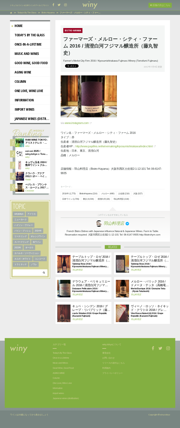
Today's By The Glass (30, 35)
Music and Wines (27, 53)
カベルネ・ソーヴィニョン (26, 253)
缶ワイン (37, 242)
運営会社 (106, 353)
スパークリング (21, 242)
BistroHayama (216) (88, 193)
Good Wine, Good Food (31, 62)
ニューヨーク (20, 219)
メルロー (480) (107, 193)
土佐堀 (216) (123, 193)
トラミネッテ (20, 264)
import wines (24, 109)
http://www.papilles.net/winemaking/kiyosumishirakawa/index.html (114, 146)
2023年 (17, 247)
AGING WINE (23, 72)
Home (18, 25)
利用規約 (106, 368)
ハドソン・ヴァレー (23, 225)
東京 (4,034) (88, 199)
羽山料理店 (77, 270)
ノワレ (34, 264)
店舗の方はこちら (161, 5)
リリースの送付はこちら (113, 363)
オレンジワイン (38, 236)
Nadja (28, 179)
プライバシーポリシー (112, 373)
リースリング (20, 236)
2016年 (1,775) (69, 193)
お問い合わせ (108, 358)
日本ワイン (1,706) (70, 199)
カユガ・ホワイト (22, 259)
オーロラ (29, 247)
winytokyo (18, 214)
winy (27, 146)
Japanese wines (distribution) (32, 118)
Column (20, 81)
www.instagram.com (77, 123)
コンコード (40, 259)
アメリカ (31, 214)
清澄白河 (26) (104, 199)
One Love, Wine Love (29, 90)
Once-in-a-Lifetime (28, 44)
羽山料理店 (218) (121, 199)
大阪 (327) (138, 193)
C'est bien (29, 191)
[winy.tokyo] (90, 5)
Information (24, 100)
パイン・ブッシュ (22, 231)
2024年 (38, 231)
